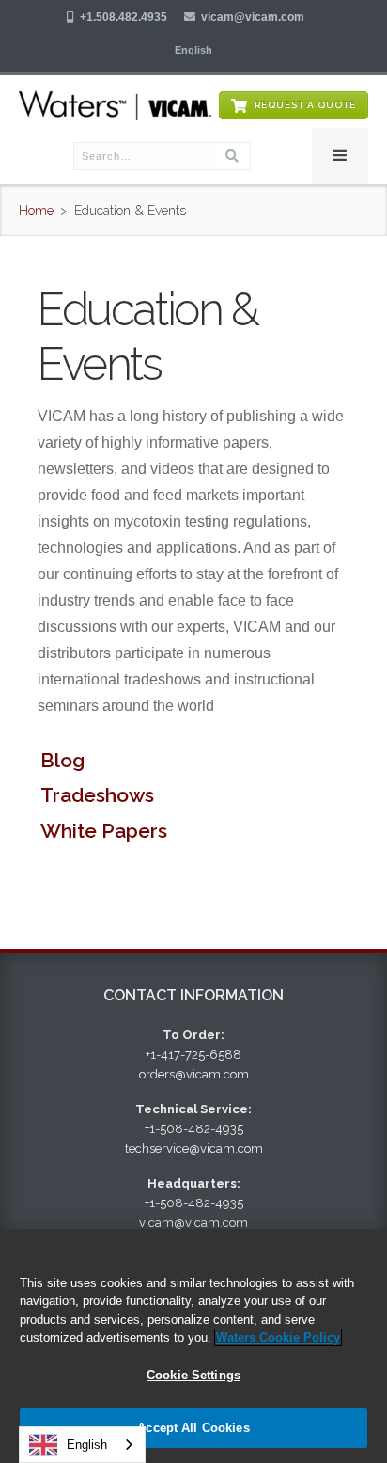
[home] (115, 105)
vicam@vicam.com (252, 17)
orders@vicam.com (194, 1074)
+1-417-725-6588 (193, 1054)
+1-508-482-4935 (194, 1129)
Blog (62, 760)
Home (36, 210)
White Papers (103, 830)
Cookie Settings (193, 1375)
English (87, 1445)
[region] (193, 1346)
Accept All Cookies (193, 1428)
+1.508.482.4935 (123, 17)
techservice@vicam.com (194, 1148)
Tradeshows (97, 795)
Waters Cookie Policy (278, 1337)
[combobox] (82, 1444)
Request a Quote (305, 105)
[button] (193, 50)
